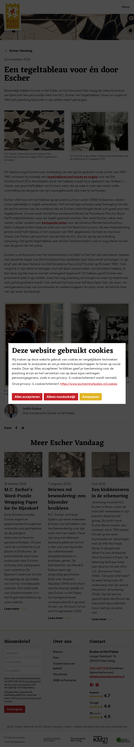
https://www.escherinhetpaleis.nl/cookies (88, 384)
